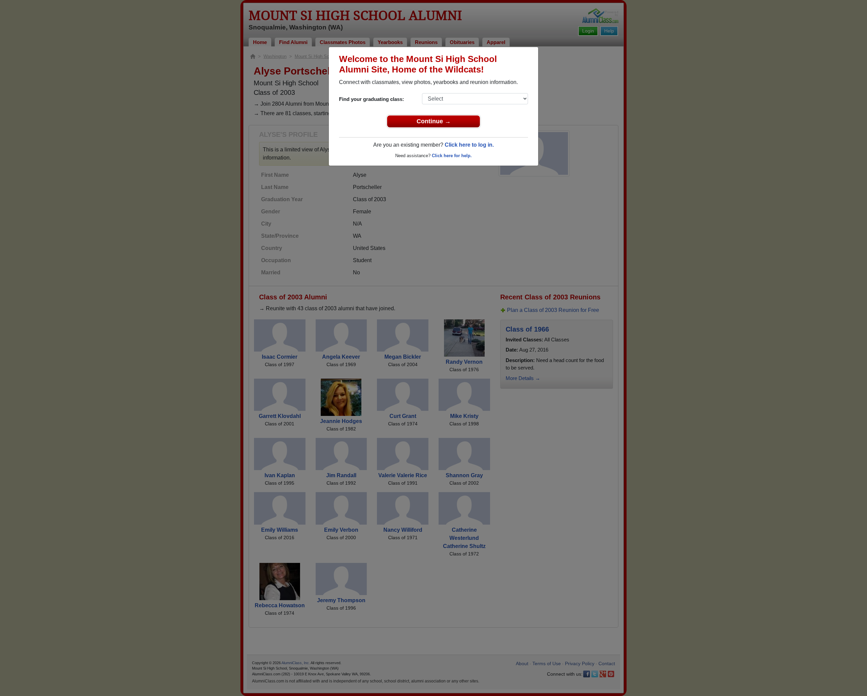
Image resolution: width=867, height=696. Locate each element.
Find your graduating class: (371, 99)
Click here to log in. (469, 145)
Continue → (434, 121)
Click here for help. (452, 155)
